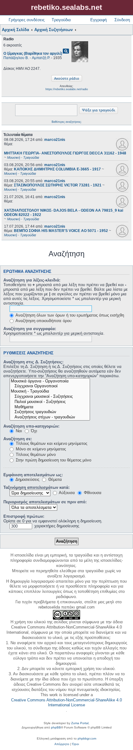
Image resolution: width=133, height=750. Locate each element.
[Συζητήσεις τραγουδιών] (49, 412)
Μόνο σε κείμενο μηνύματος (40, 449)
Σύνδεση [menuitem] (122, 20)
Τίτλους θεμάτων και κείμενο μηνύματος (51, 443)
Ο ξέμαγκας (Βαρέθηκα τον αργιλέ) (32, 53)
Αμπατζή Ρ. (41, 58)
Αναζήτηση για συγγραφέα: (29, 328)
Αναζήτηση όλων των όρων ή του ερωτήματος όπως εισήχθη (69, 315)
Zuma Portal (79, 723)
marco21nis (54, 140)
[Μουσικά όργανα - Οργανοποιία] (49, 381)
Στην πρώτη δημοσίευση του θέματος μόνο (53, 460)
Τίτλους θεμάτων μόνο (35, 454)
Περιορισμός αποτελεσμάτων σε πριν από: (45, 502)
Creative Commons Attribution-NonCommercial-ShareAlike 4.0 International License (66, 703)
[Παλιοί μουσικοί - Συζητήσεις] (49, 402)
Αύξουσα (66, 492)
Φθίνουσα (92, 492)
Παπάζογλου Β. (16, 58)
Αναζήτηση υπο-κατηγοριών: (31, 426)
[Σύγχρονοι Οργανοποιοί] (49, 386)
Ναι (18, 431)
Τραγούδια (61, 20)
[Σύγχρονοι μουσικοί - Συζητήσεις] (49, 396)
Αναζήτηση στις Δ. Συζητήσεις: (33, 362)
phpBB (56, 727)
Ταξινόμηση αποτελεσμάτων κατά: (36, 487)
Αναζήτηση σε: (17, 439)
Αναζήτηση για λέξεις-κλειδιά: (31, 280)
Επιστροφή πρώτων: (23, 516)
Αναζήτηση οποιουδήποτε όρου (43, 320)
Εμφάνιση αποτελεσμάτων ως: (33, 475)
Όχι (33, 431)
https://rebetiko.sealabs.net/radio (66, 89)
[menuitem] (61, 744)
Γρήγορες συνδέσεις (27, 20)
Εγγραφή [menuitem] (98, 20)
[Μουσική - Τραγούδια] (49, 391)
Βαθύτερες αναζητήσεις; (67, 121)
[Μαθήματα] (49, 407)
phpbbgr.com (87, 738)
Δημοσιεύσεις (27, 479)
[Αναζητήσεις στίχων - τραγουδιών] (49, 417)
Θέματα (54, 479)
